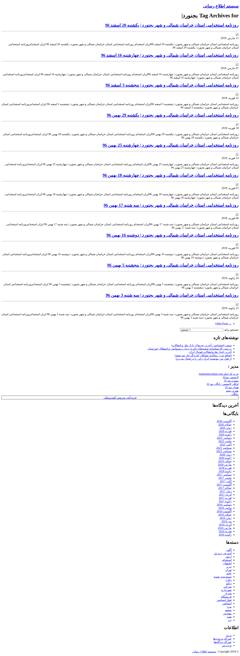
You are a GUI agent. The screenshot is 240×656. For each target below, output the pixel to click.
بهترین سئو (232, 390)
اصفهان (227, 563)
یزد (230, 620)
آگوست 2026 (224, 421)
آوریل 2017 (225, 494)
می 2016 (226, 521)
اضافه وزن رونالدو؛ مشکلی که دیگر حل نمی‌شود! (203, 355)
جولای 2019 (225, 461)
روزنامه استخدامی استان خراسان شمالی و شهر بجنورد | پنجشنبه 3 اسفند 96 (172, 85)
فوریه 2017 (225, 497)
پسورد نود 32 (231, 380)
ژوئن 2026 (226, 427)
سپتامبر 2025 (224, 447)
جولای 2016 (225, 514)
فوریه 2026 (225, 431)
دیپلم (229, 583)
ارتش (228, 556)
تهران (228, 570)
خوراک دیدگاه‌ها (223, 642)
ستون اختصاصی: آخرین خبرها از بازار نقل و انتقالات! (201, 345)
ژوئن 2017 (226, 491)
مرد (229, 606)
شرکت (227, 586)
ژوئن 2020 (226, 454)
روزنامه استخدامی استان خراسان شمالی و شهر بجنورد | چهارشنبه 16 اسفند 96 (170, 55)
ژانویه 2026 (225, 434)
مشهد (228, 610)
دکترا (229, 580)
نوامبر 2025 (225, 441)
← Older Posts (223, 323)
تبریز (229, 566)
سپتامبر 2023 (224, 451)
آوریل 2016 (225, 524)
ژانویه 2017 (225, 501)
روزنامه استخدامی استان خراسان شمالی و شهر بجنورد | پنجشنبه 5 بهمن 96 (173, 265)
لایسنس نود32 (231, 377)
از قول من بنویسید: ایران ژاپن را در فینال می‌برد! (204, 358)
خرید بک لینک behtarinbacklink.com (219, 373)
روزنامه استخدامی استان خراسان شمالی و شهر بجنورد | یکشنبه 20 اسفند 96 (172, 25)
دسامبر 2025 (224, 437)
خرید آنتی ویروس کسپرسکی (120, 397)
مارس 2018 (225, 464)
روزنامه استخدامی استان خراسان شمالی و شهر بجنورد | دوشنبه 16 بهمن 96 (172, 235)
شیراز (228, 593)
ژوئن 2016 (226, 518)
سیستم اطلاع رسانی (221, 6)
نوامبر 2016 (225, 507)
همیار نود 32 (232, 387)
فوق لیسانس (224, 600)
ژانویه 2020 (225, 457)
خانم (229, 573)
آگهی (229, 549)
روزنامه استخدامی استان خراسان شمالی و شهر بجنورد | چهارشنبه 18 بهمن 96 (171, 175)
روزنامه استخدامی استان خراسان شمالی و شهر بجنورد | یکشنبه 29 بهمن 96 (173, 115)
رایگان (235, 393)
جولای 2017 (225, 487)
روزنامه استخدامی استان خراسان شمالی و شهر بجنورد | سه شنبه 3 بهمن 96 (172, 295)
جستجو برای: (231, 329)
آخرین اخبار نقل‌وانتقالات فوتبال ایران (210, 351)
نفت (229, 616)
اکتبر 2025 (226, 444)
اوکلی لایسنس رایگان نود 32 (222, 383)
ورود (229, 635)
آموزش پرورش (223, 553)
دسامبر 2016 (224, 504)
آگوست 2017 (224, 484)
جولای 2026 (225, 424)
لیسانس (227, 603)
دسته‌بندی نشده (223, 576)
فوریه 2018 (225, 467)
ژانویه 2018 (225, 471)
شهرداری (226, 590)
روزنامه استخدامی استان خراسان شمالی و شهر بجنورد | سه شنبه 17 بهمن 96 (171, 205)
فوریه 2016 (225, 531)
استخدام (227, 559)
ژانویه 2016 (225, 534)
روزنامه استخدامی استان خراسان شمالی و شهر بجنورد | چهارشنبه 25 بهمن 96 (171, 145)
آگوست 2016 (224, 511)
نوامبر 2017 (225, 477)
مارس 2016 (225, 528)
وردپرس (227, 645)
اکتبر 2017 (226, 481)
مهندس (227, 613)
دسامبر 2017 (224, 474)
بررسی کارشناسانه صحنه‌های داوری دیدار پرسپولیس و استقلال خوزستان (189, 348)
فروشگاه (226, 596)
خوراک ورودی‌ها (222, 638)
